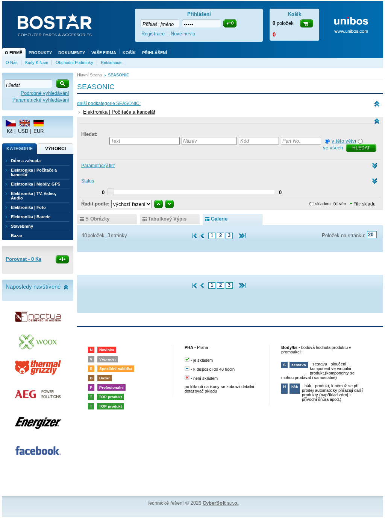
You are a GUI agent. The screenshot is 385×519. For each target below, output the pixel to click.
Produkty (40, 52)
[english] (25, 123)
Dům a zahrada (26, 160)
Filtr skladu (364, 204)
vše (342, 203)
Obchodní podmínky (74, 62)
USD (23, 131)
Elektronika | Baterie (30, 217)
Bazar (16, 235)
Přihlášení (154, 52)
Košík (129, 52)
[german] (38, 123)
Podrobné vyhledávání (45, 93)
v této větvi (344, 141)
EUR (38, 131)
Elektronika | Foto (28, 207)
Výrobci (55, 148)
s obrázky (97, 219)
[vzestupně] (158, 204)
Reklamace (111, 62)
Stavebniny (22, 226)
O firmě (13, 52)
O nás (12, 62)
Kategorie (19, 148)
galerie (219, 219)
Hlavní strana (89, 75)
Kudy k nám (36, 62)
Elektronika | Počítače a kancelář (119, 112)
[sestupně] (169, 204)
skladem (322, 203)
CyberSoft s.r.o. (221, 503)
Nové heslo (183, 34)
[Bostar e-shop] (54, 25)
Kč (10, 131)
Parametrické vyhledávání (40, 100)
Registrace (153, 34)
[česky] (11, 123)
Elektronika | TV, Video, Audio (33, 195)
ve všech (333, 148)
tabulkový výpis (167, 219)
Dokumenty (71, 52)
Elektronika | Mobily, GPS (35, 184)
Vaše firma (103, 52)
